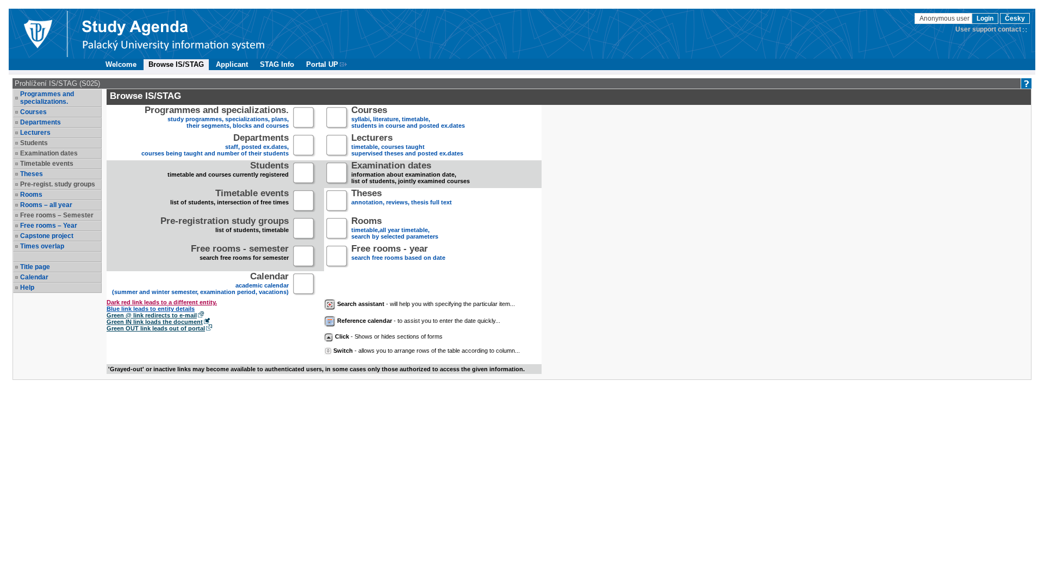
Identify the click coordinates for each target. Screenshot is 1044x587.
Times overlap (42, 246)
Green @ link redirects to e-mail (152, 315)
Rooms (31, 194)
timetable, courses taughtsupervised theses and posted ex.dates (407, 146)
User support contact (988, 29)
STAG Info (277, 64)
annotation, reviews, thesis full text (401, 198)
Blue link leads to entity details (151, 308)
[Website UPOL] (37, 34)
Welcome (120, 64)
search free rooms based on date (398, 253)
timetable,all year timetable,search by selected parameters (394, 229)
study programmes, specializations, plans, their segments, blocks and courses (217, 118)
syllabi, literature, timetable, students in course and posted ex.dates (408, 118)
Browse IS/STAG (176, 64)
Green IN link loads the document (155, 322)
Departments (40, 122)
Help (27, 287)
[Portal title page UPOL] (173, 34)
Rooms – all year (46, 205)
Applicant (232, 64)
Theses (31, 174)
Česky (1015, 18)
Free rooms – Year (48, 225)
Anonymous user (945, 18)
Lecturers (35, 132)
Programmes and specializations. (47, 97)
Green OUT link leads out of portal (156, 328)
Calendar (34, 277)
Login (985, 18)
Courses (33, 112)
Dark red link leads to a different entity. (162, 302)
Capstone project (46, 236)
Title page (35, 267)
